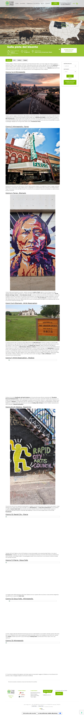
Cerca (70, 76)
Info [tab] (14, 60)
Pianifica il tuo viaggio (33, 3)
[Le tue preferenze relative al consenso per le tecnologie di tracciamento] (81, 712)
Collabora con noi (47, 695)
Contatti (47, 3)
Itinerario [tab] (9, 60)
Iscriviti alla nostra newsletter (61, 690)
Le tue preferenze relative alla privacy (47, 713)
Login (55, 3)
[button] (6, 24)
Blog (42, 3)
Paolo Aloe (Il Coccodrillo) (31, 681)
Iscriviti (59, 693)
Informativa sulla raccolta (29, 713)
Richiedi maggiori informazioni (69, 50)
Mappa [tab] (25, 60)
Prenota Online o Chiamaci (65, 3)
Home (17, 3)
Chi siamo (22, 3)
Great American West (34, 63)
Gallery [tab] (19, 60)
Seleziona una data (68, 63)
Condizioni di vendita (49, 706)
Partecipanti (66, 69)
